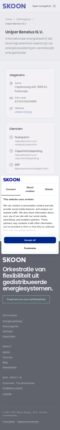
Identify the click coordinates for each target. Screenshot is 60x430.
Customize (30, 248)
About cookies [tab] (30, 189)
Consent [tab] (11, 189)
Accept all (30, 240)
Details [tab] (49, 189)
